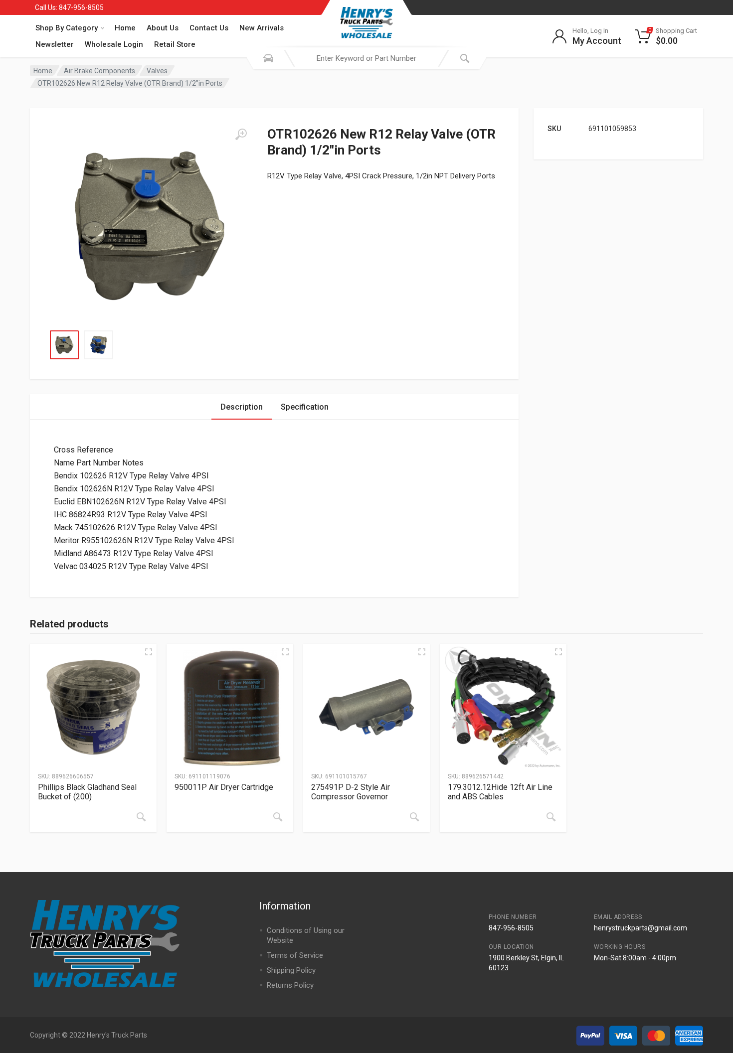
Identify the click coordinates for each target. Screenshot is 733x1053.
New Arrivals (261, 27)
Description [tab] (241, 407)
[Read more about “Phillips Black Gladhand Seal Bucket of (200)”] (141, 817)
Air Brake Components (99, 71)
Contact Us (208, 27)
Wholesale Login (114, 44)
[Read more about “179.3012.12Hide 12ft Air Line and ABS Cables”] (551, 817)
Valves (157, 71)
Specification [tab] (305, 407)
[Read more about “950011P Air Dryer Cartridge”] (278, 817)
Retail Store (174, 44)
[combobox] (366, 58)
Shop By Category (66, 27)
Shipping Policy (291, 970)
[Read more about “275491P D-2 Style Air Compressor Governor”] (414, 817)
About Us (163, 27)
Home (125, 27)
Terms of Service (295, 955)
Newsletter (54, 44)
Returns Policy (290, 985)
